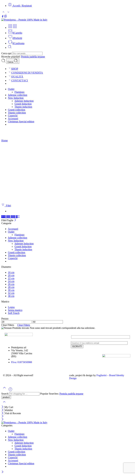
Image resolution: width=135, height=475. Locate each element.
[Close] (2, 407)
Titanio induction (23, 106)
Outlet (11, 89)
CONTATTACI (19, 80)
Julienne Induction (24, 100)
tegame (41, 56)
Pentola (25, 56)
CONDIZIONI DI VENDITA (27, 72)
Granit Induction (23, 103)
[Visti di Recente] (10, 390)
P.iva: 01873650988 (21, 362)
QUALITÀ (17, 76)
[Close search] (4, 404)
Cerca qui (6, 53)
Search (5, 393)
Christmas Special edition (21, 121)
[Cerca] (10, 47)
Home (4, 140)
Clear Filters (23, 325)
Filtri (8, 205)
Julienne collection (17, 95)
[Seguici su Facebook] (2, 16)
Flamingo (19, 92)
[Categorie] (10, 27)
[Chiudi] (15, 220)
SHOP (14, 68)
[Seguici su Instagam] (5, 16)
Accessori (13, 118)
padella (33, 56)
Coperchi (12, 115)
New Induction (16, 98)
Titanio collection (17, 112)
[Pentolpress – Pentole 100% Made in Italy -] (24, 19)
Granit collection (16, 109)
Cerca (11, 62)
